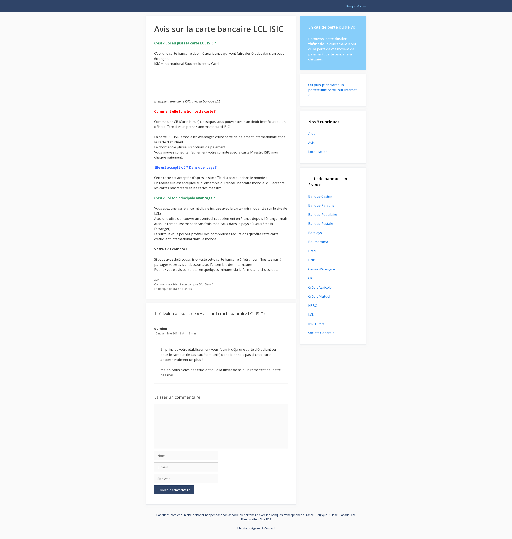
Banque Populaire (322, 214)
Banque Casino (320, 196)
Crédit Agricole (320, 287)
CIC (310, 278)
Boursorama (318, 241)
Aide (311, 133)
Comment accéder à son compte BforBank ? (184, 284)
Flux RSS (265, 519)
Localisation (317, 151)
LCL (311, 314)
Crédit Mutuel (319, 296)
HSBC (312, 305)
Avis (156, 280)
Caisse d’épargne (321, 269)
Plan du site (249, 519)
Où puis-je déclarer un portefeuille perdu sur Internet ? (332, 89)
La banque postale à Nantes (173, 289)
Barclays (315, 232)
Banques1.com (356, 6)
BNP (311, 260)
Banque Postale (320, 223)
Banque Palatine (321, 205)
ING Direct (316, 323)
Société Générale (321, 332)
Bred (312, 251)
